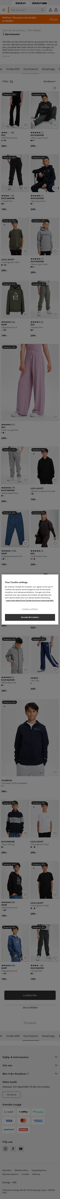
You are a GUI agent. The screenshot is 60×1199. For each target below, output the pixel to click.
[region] (29, 599)
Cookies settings (30, 609)
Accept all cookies (30, 617)
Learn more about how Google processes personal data (29, 600)
